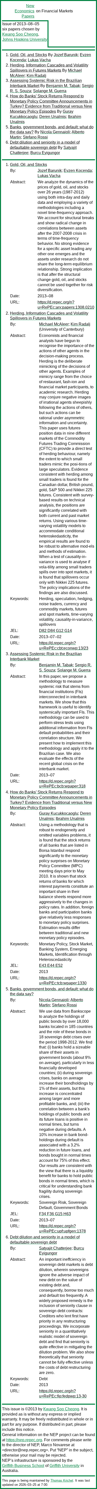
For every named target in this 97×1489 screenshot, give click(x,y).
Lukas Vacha (39, 60)
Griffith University (64, 1466)
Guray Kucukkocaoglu (58, 813)
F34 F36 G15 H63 (55, 1214)
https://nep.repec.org (24, 1440)
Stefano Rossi (35, 137)
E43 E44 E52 (51, 965)
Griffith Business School (23, 1466)
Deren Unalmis (52, 117)
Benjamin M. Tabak (63, 86)
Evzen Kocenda (78, 170)
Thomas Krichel (61, 1480)
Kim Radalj (36, 75)
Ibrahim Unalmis (70, 818)
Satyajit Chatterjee (55, 1248)
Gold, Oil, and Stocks (28, 55)
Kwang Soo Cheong (20, 34)
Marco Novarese (55, 1445)
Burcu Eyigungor (45, 153)
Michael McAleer (54, 324)
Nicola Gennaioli (55, 132)
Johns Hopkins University (24, 39)
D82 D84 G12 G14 (55, 630)
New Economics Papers (24, 11)
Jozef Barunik (66, 55)
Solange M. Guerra (49, 91)
